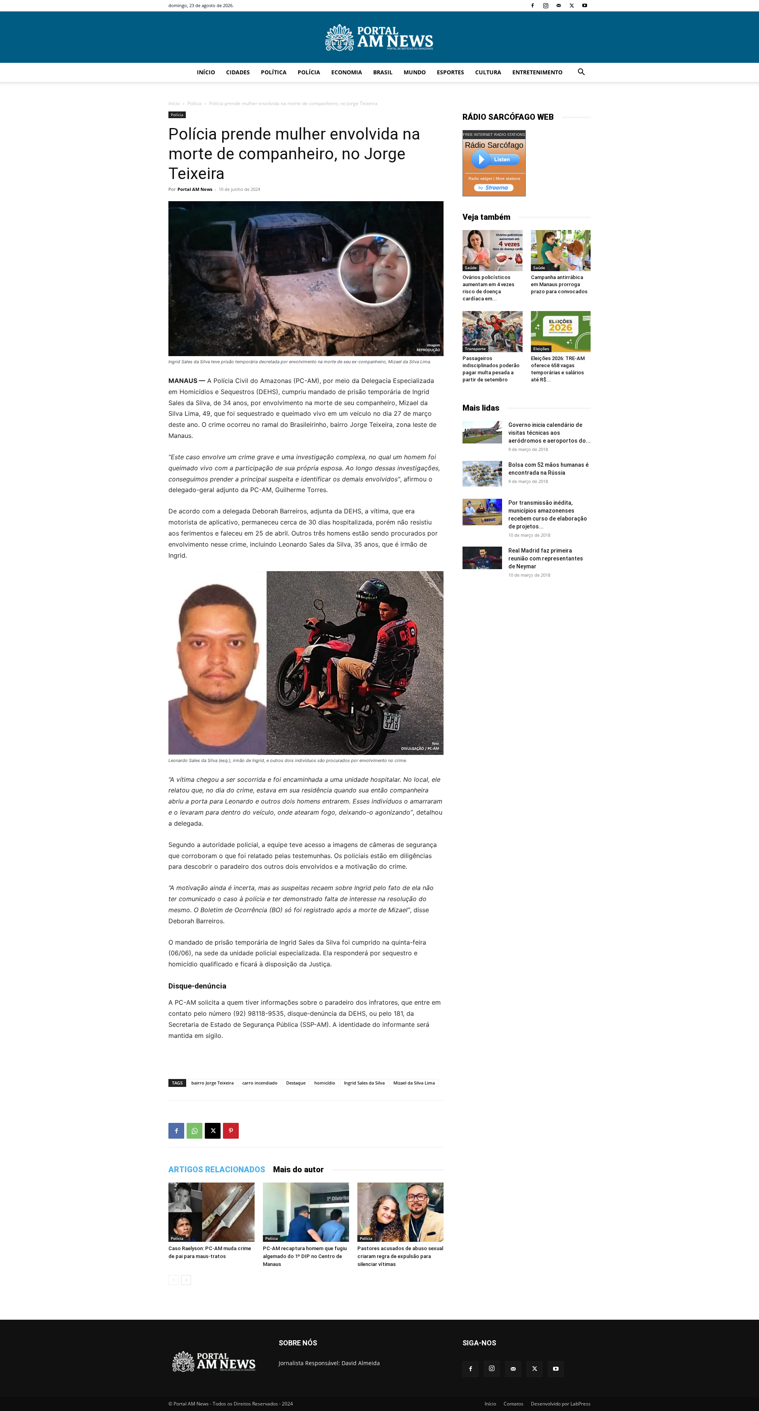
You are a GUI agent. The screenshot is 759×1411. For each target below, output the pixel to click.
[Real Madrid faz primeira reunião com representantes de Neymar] (482, 558)
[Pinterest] (231, 1131)
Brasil (383, 72)
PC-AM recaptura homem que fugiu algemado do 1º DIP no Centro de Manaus (305, 1256)
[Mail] (559, 5)
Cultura (488, 72)
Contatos (513, 1403)
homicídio (324, 1083)
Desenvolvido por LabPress (561, 1403)
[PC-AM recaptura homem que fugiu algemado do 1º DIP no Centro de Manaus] (306, 1212)
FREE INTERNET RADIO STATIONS (494, 135)
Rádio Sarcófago (494, 145)
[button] (581, 73)
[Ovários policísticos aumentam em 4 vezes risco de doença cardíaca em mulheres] (493, 250)
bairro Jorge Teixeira (212, 1083)
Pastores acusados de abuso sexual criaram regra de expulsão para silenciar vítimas (400, 1256)
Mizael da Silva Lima (414, 1083)
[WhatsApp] (194, 1131)
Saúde (471, 267)
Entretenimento (537, 72)
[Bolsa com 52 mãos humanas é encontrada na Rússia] (482, 473)
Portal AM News (194, 189)
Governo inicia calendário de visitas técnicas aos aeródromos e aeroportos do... (549, 433)
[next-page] (186, 1280)
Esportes (450, 72)
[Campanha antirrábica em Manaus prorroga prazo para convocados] (561, 250)
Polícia (309, 72)
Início (206, 72)
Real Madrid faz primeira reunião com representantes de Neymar (545, 558)
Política (274, 72)
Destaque (296, 1083)
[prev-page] (173, 1280)
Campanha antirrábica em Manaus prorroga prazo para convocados (559, 284)
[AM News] (379, 37)
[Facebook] (532, 5)
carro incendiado (260, 1083)
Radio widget (480, 178)
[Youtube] (585, 5)
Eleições (541, 348)
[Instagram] (545, 5)
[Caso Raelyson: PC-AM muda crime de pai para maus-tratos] (211, 1212)
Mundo (415, 72)
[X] (572, 5)
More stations (508, 178)
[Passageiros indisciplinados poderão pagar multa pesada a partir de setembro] (493, 331)
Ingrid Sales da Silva (364, 1083)
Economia (346, 72)
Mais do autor (298, 1169)
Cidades (238, 72)
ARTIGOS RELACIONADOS (216, 1169)
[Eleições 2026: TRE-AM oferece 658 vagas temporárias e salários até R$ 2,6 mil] (561, 331)
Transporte (475, 348)
